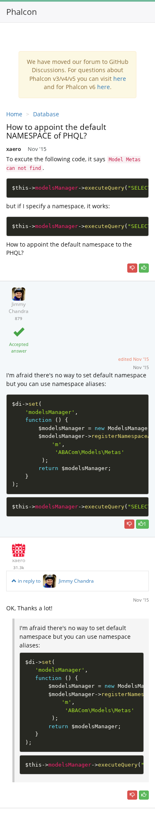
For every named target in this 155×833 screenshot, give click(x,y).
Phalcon (21, 11)
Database (46, 114)
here (119, 78)
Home (14, 114)
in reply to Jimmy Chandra (55, 580)
